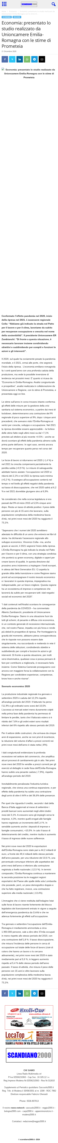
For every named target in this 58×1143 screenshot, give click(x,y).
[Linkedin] (19, 59)
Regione (17, 17)
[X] (12, 59)
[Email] (42, 59)
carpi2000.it (28, 1111)
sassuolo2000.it (33, 1108)
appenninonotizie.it (44, 1111)
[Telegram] (34, 59)
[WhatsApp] (27, 59)
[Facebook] (5, 59)
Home (4, 11)
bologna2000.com (12, 1111)
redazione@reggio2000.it (34, 1121)
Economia (13, 11)
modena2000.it (29, 1114)
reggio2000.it (48, 1108)
